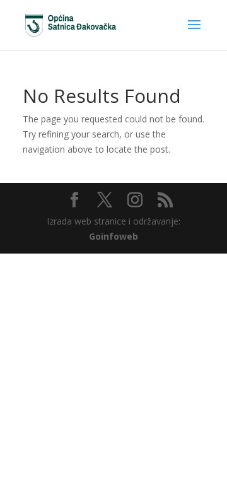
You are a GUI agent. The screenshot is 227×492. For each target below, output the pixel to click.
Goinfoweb (113, 236)
